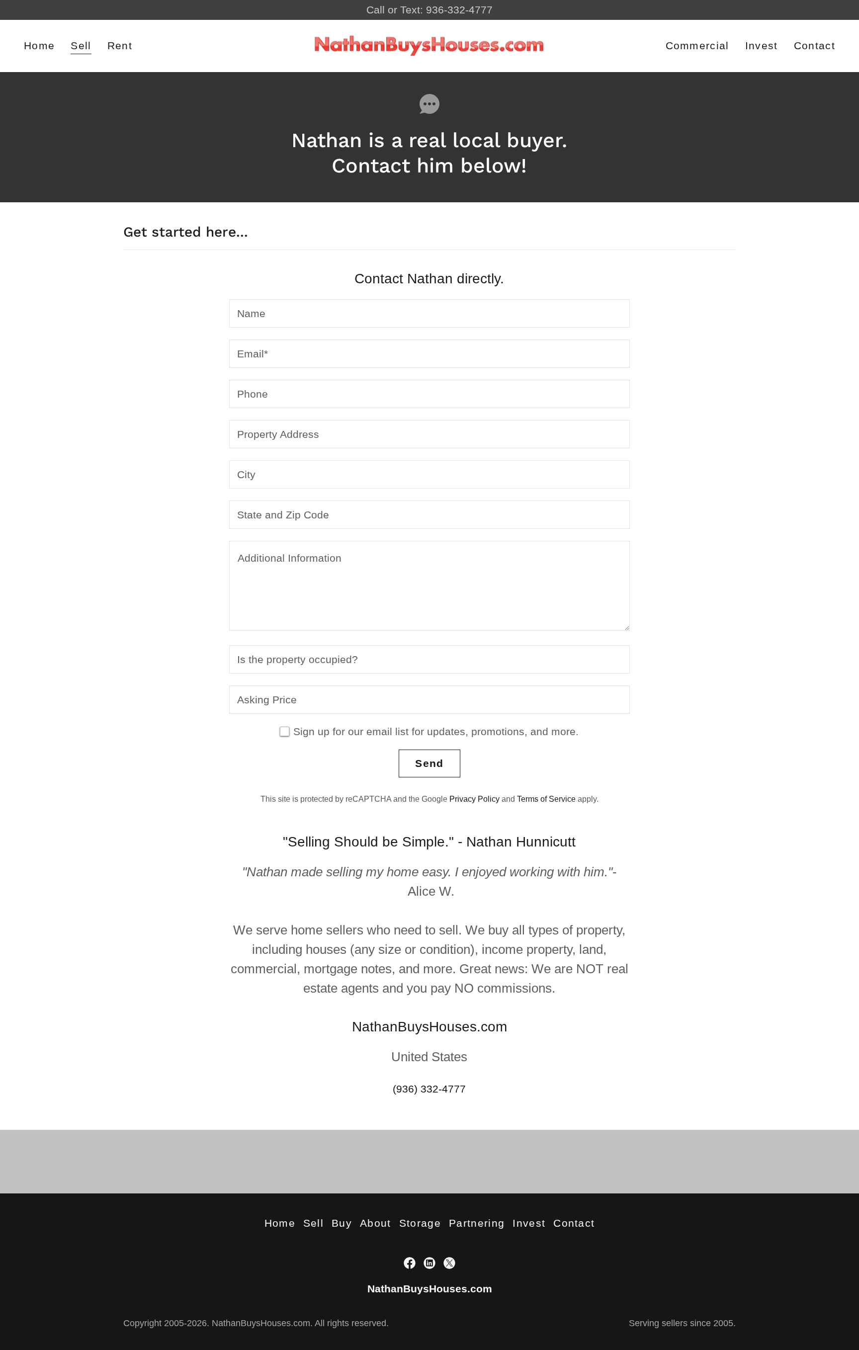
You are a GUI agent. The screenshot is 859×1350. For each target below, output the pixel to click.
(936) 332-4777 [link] (429, 1089)
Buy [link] (342, 1223)
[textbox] (429, 313)
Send (429, 763)
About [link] (375, 1223)
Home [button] (279, 1223)
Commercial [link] (697, 45)
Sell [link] (81, 45)
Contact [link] (814, 45)
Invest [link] (761, 45)
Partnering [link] (477, 1223)
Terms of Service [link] (546, 799)
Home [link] (39, 45)
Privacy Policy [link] (474, 799)
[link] (429, 45)
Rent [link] (119, 45)
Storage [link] (420, 1223)
